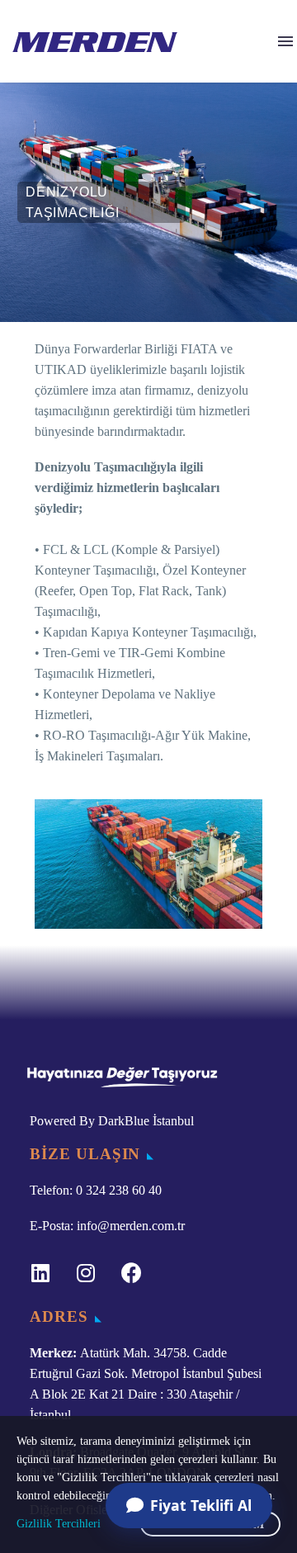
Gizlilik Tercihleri (58, 1523)
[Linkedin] (40, 1273)
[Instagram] (85, 1273)
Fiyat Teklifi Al (201, 1505)
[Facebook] (131, 1273)
